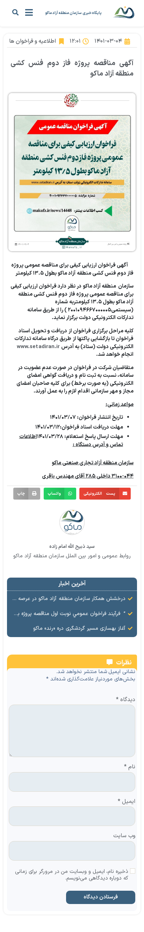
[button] (15, 12)
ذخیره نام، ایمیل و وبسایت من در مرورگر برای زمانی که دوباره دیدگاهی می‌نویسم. (71, 875)
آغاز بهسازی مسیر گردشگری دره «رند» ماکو (79, 628)
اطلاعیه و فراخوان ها (32, 41)
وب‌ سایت (124, 836)
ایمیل (126, 802)
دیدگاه (125, 700)
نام (129, 767)
